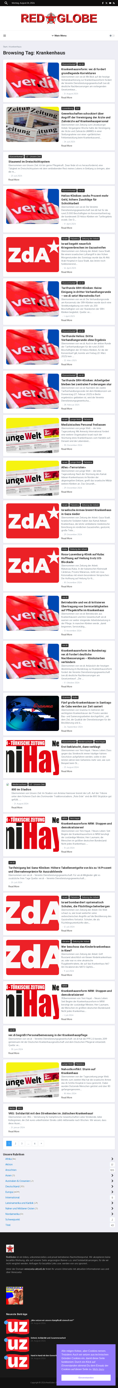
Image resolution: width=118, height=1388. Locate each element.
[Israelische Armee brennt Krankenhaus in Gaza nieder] (32, 520)
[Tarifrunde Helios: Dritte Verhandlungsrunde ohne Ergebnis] (32, 346)
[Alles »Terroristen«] (32, 478)
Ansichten (10, 1169)
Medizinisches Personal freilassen (83, 424)
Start (5, 46)
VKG (20, 1108)
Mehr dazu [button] (98, 1369)
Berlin (12, 1108)
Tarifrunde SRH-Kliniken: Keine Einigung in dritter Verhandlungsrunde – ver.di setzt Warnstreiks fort (86, 291)
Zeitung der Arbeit (90, 238)
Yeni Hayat (100, 741)
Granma (66, 697)
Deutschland (12, 1186)
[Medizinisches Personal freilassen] (32, 435)
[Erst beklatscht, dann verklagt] (32, 757)
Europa (9, 1191)
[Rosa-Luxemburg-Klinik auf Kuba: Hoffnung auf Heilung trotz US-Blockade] (32, 565)
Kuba (64, 549)
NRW (64, 818)
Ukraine (66, 941)
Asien (8, 1175)
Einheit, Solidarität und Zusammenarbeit (48, 1338)
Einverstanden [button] (86, 1377)
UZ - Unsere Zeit (33, 156)
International (12, 1197)
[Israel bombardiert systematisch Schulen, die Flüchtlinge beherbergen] (32, 913)
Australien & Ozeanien (17, 1180)
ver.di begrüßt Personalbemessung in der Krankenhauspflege (47, 1035)
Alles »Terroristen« (73, 467)
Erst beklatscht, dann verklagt (80, 746)
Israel (65, 238)
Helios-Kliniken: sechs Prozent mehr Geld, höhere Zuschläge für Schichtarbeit (84, 199)
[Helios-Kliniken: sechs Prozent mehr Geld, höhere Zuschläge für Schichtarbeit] (32, 206)
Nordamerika (12, 1213)
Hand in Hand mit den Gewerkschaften (47, 1356)
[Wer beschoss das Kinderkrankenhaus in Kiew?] (32, 957)
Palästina (75, 238)
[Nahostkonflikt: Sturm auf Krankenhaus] (32, 1079)
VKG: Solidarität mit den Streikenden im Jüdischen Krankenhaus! (50, 1113)
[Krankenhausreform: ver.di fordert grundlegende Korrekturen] (32, 80)
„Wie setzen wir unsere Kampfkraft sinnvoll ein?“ (52, 1320)
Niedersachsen (85, 741)
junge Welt (76, 419)
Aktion (9, 1164)
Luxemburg (67, 108)
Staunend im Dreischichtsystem (29, 161)
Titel (7, 1224)
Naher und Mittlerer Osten (19, 1208)
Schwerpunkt (12, 1219)
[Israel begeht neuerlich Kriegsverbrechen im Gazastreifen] (32, 254)
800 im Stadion (21, 789)
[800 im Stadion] (7, 784)
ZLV (77, 108)
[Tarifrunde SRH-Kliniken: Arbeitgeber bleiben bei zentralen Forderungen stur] (32, 391)
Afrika (8, 1158)
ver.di (81, 64)
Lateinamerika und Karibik (19, 1202)
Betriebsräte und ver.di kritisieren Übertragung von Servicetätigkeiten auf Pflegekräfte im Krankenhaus (84, 606)
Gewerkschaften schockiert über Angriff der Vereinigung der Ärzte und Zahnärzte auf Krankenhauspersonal (85, 117)
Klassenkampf (69, 64)
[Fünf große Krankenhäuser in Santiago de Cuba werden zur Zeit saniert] (32, 713)
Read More (66, 97)
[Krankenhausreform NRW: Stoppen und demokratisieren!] (32, 834)
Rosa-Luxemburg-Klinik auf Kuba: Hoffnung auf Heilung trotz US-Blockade (82, 558)
